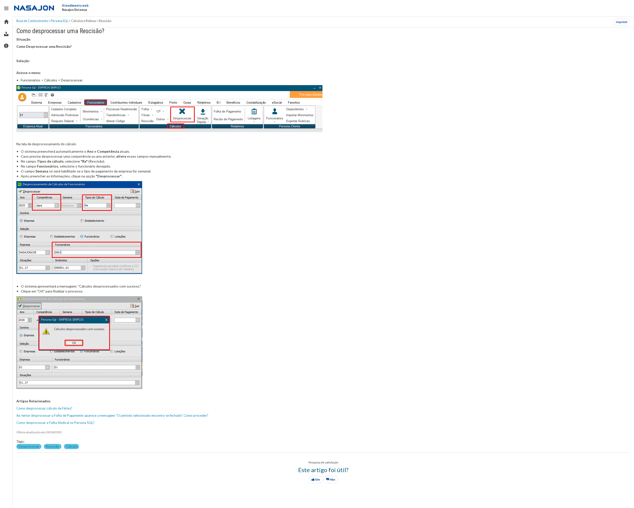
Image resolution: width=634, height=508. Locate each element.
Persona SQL (59, 21)
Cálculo (71, 446)
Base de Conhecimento (32, 21)
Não (332, 479)
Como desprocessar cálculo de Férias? (44, 408)
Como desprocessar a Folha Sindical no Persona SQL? (55, 423)
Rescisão (53, 446)
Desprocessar (29, 446)
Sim (317, 479)
